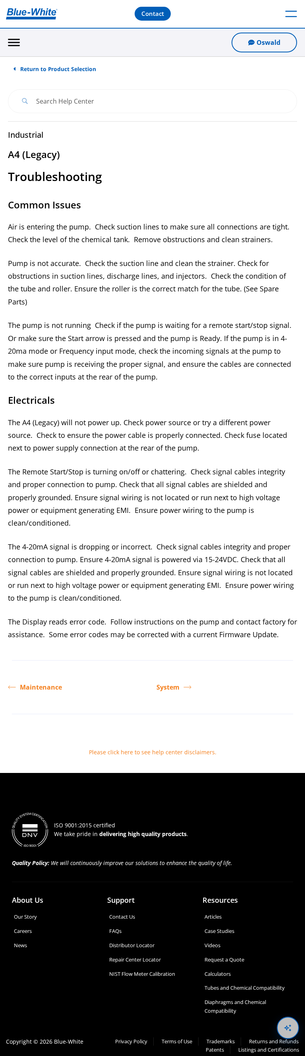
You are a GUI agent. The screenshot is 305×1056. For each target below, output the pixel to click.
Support (121, 900)
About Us (27, 900)
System (168, 687)
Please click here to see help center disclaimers (152, 752)
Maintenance (41, 687)
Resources (220, 900)
